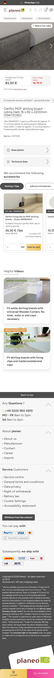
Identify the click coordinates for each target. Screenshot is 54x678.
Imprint (9, 458)
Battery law (11, 496)
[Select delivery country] (5, 2)
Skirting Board (44, 18)
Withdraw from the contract (18, 517)
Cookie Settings (15, 501)
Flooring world (10, 18)
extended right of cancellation (26, 633)
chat (30, 2)
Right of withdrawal (17, 491)
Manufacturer (13, 443)
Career (8, 453)
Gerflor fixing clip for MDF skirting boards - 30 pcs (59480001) (21, 218)
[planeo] (32, 660)
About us (10, 439)
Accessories (27, 18)
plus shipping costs (19, 89)
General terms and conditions (24, 482)
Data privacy (12, 486)
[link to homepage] (16, 10)
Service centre (14, 477)
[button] (5, 2)
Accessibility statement (20, 505)
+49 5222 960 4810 (19, 410)
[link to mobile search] (35, 10)
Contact (9, 448)
